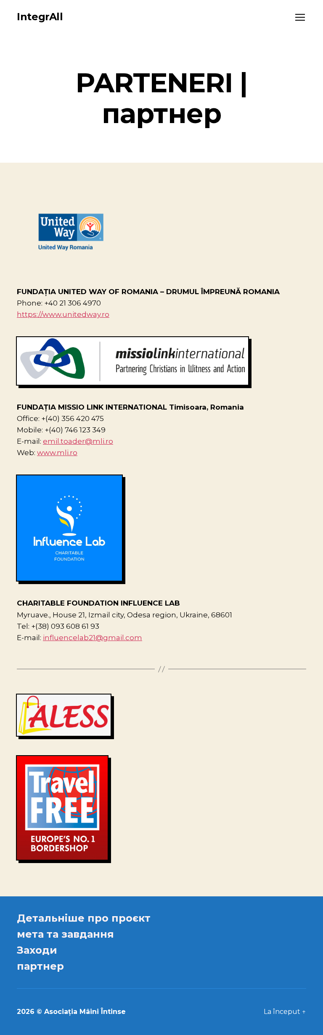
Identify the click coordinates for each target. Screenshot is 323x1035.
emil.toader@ (68, 441)
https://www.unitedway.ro (63, 314)
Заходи (37, 950)
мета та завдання (65, 934)
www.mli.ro (57, 452)
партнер (40, 966)
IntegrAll (40, 17)
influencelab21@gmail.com (92, 637)
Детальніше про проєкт (84, 918)
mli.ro (103, 441)
